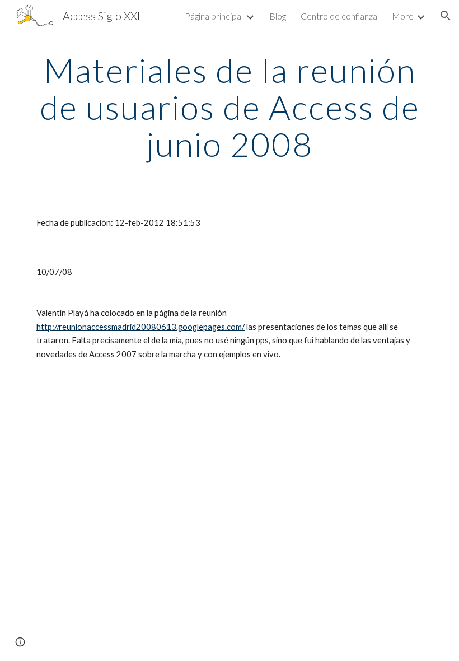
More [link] (403, 16)
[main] (229, 107)
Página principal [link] (214, 16)
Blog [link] (277, 16)
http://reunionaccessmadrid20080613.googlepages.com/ (140, 327)
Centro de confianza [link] (339, 16)
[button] (445, 15)
